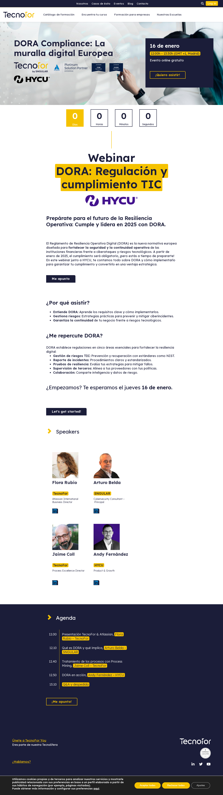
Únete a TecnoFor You (29, 740)
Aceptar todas (147, 785)
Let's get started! (66, 412)
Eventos (119, 3)
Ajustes (201, 785)
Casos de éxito (101, 3)
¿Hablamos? (21, 762)
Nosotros (82, 3)
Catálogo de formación (59, 14)
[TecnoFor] (18, 14)
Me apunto (61, 279)
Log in (212, 3)
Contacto (142, 3)
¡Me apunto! (62, 702)
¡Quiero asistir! (167, 75)
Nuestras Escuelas (169, 14)
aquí (96, 788)
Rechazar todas (176, 785)
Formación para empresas (132, 14)
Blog (130, 3)
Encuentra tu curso (94, 14)
